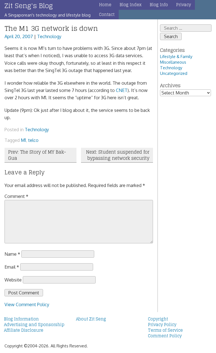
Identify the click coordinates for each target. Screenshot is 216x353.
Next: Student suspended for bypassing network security (117, 155)
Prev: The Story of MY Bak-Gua (37, 155)
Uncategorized (173, 73)
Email (11, 267)
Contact (106, 14)
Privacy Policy (162, 324)
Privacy (183, 4)
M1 (23, 140)
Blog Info (159, 4)
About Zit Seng (91, 319)
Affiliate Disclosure (23, 330)
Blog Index (130, 4)
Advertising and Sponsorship (34, 324)
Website (13, 280)
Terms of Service (165, 330)
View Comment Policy (26, 304)
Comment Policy (165, 336)
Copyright (158, 319)
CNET (121, 90)
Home (105, 4)
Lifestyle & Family (176, 56)
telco (33, 140)
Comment (16, 196)
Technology (49, 36)
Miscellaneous (173, 61)
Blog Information (21, 319)
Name (12, 254)
